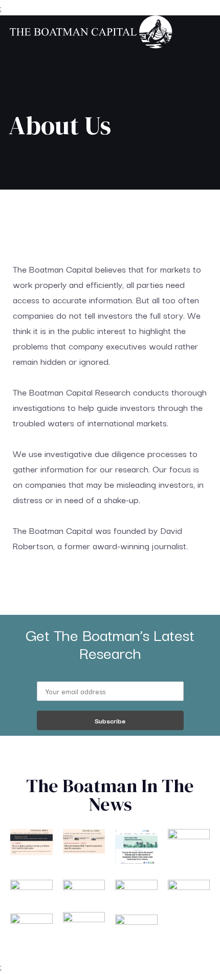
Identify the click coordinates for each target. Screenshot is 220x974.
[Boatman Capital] (90, 33)
